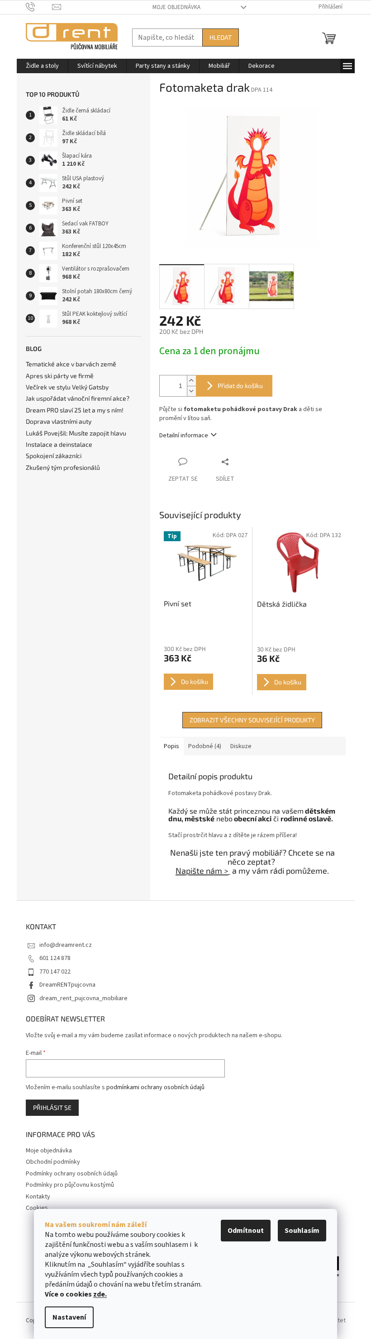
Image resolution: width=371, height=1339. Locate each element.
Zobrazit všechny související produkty (252, 720)
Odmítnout (246, 1231)
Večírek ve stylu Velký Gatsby (67, 387)
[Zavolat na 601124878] (39, 7)
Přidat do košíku (240, 385)
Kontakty (38, 1196)
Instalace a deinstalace (59, 444)
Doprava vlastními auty (58, 421)
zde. (100, 1294)
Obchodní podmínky (53, 1161)
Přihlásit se (52, 1107)
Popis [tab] (171, 746)
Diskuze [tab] (241, 746)
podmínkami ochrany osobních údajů (155, 1087)
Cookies (37, 1208)
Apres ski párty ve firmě (60, 375)
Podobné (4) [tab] (204, 746)
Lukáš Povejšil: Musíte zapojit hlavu (76, 433)
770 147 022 (55, 971)
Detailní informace (183, 435)
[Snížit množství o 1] (191, 391)
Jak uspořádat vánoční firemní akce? (77, 398)
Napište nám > (202, 871)
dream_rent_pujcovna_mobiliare (83, 998)
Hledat (220, 37)
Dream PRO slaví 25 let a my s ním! (75, 410)
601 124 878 (55, 958)
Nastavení (69, 1317)
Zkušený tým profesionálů (63, 467)
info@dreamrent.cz (65, 945)
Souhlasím (302, 1231)
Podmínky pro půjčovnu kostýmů (70, 1184)
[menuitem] (42, 66)
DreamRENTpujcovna (67, 984)
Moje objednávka (176, 7)
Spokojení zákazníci (53, 455)
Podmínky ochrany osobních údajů (72, 1173)
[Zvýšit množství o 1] (191, 380)
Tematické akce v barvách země (71, 363)
